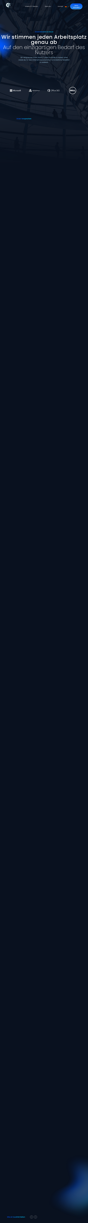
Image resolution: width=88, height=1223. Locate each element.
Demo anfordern (76, 6)
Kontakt (60, 6)
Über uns (48, 6)
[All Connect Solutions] (8, 6)
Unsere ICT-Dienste (31, 6)
